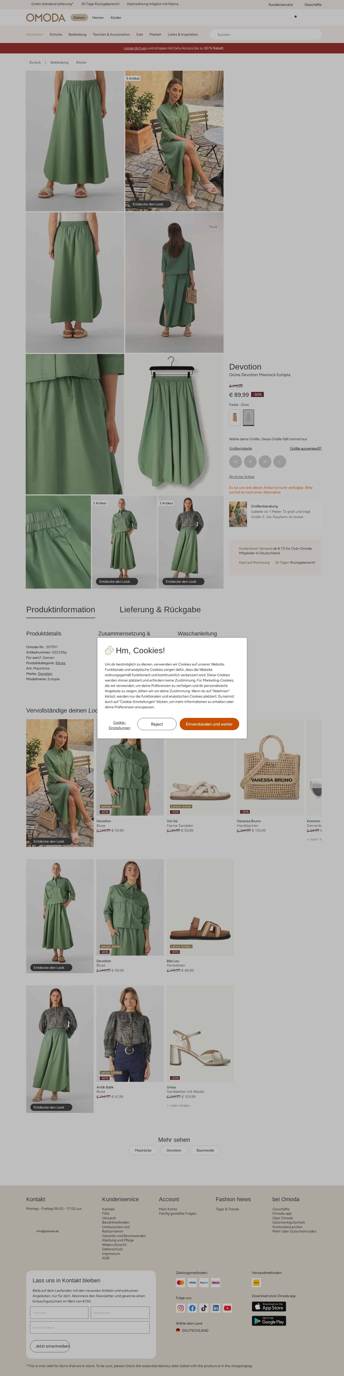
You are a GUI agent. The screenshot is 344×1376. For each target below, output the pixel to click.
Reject (157, 724)
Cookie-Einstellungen (119, 725)
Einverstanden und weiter (209, 724)
